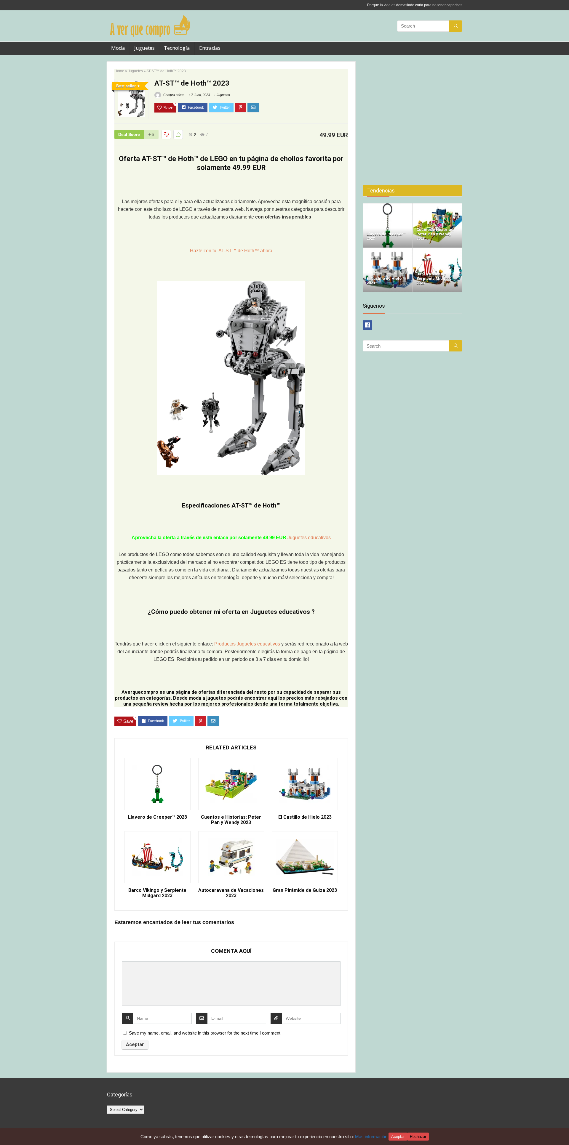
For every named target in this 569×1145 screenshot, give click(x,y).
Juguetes (144, 47)
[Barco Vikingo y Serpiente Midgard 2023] (437, 250)
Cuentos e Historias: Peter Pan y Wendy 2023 (231, 820)
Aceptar (398, 1136)
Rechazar (418, 1136)
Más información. (372, 1136)
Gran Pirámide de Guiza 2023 (305, 890)
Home (119, 71)
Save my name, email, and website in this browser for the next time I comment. (205, 1032)
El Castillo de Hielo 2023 (305, 817)
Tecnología (177, 47)
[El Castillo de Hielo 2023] (388, 250)
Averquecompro (140, 692)
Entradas (209, 47)
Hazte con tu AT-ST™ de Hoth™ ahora (231, 250)
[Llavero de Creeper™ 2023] (388, 205)
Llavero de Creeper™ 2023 (157, 817)
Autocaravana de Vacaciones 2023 (231, 893)
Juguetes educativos (309, 537)
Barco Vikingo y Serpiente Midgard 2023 (157, 893)
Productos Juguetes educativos (247, 643)
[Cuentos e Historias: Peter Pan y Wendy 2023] (437, 205)
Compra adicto (173, 95)
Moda (118, 47)
